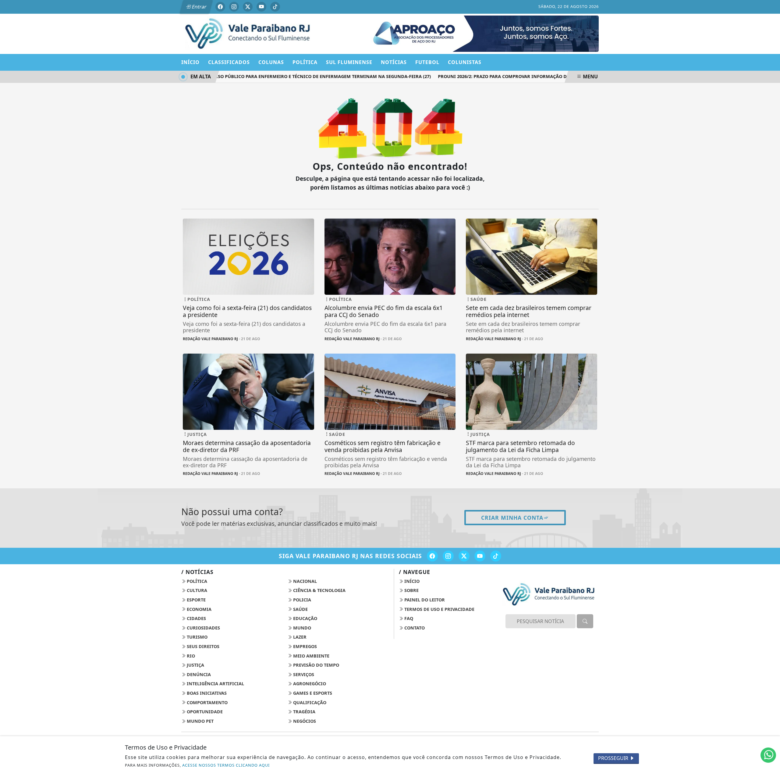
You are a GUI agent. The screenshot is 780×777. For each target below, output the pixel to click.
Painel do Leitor (424, 600)
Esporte (196, 600)
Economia (198, 609)
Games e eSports (312, 693)
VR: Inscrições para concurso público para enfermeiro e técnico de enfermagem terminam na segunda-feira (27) (278, 76)
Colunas (271, 62)
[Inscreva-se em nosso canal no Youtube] (479, 556)
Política (196, 581)
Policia (301, 600)
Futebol (427, 62)
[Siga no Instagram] (234, 7)
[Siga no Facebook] (220, 7)
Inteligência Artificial (215, 683)
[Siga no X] (248, 7)
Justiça (195, 665)
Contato (414, 628)
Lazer (299, 637)
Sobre (411, 590)
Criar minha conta (512, 517)
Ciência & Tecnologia (319, 590)
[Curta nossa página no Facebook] (432, 556)
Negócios (304, 721)
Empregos (304, 646)
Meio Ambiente (310, 656)
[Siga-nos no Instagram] (448, 556)
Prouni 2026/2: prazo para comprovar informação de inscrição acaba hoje (518, 76)
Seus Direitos (202, 646)
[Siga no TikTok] (275, 7)
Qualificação (309, 702)
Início (190, 62)
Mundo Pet (200, 721)
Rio (190, 656)
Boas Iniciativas (206, 693)
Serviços (303, 674)
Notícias (394, 62)
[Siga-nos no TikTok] (495, 556)
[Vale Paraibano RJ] (248, 33)
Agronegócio (309, 683)
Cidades (196, 618)
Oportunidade (204, 712)
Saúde (300, 609)
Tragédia (303, 712)
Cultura (196, 590)
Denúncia (198, 674)
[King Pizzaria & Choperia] (480, 33)
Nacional (304, 581)
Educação (304, 618)
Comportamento (207, 702)
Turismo (196, 637)
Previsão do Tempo (315, 665)
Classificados (229, 62)
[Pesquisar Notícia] (585, 621)
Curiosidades (203, 628)
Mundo (301, 628)
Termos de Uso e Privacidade (438, 609)
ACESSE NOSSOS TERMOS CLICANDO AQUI (226, 765)
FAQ (408, 618)
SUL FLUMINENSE (349, 62)
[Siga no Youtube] (261, 7)
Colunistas (464, 62)
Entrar (198, 6)
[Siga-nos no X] (464, 556)
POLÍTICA (304, 62)
